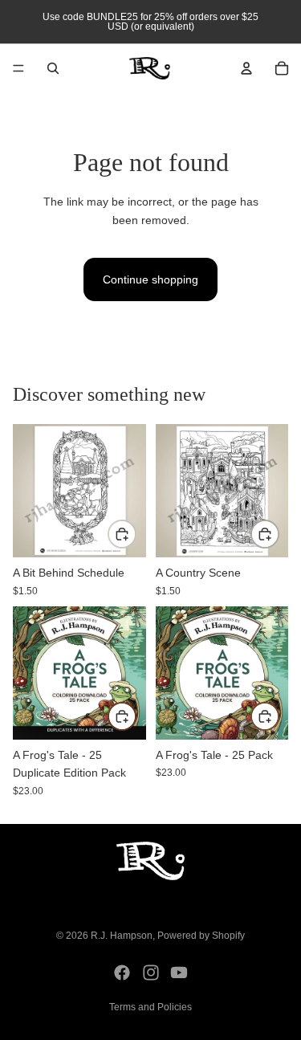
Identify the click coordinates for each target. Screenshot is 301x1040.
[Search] (53, 68)
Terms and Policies (150, 1007)
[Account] (246, 68)
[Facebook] (122, 972)
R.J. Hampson (122, 935)
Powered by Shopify (201, 935)
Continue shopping (150, 279)
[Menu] (18, 68)
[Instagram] (151, 972)
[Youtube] (179, 972)
